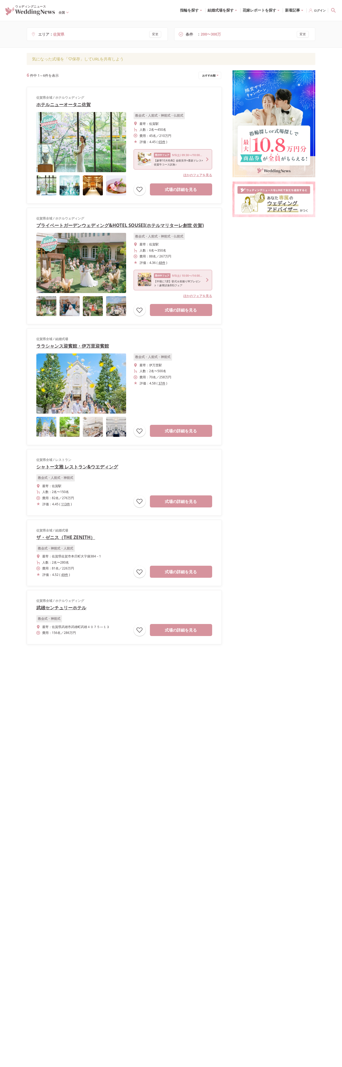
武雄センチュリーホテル (61, 607)
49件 (64, 574)
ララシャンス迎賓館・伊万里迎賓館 (72, 346)
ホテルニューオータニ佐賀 (63, 104)
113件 (65, 504)
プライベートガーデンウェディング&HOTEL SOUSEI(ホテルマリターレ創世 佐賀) (120, 225)
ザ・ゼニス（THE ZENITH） (65, 537)
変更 (155, 34)
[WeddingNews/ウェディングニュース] (30, 13)
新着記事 (292, 10)
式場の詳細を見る (181, 189)
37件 (161, 383)
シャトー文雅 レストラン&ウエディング (77, 467)
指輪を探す (189, 10)
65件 (161, 142)
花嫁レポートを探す (259, 10)
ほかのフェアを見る (197, 175)
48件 (161, 262)
